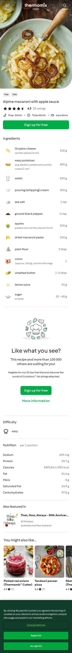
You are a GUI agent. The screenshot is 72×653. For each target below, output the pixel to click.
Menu (7, 9)
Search (65, 9)
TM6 (6, 94)
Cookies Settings (36, 625)
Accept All (36, 646)
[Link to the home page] (36, 6)
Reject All (36, 635)
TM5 (14, 94)
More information (36, 401)
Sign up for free (36, 125)
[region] (36, 626)
